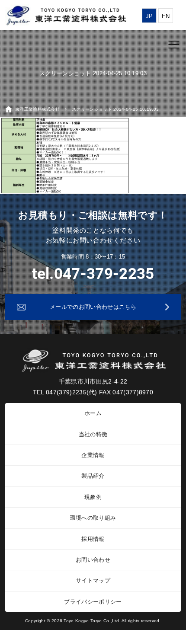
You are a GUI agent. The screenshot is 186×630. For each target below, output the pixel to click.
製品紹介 (92, 476)
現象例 (93, 497)
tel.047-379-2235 (93, 274)
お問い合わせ (93, 559)
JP (149, 16)
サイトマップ (93, 580)
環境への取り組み (93, 518)
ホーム (93, 413)
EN (166, 16)
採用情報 (92, 539)
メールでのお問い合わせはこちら (93, 307)
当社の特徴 (93, 434)
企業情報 (92, 455)
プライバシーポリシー (93, 601)
